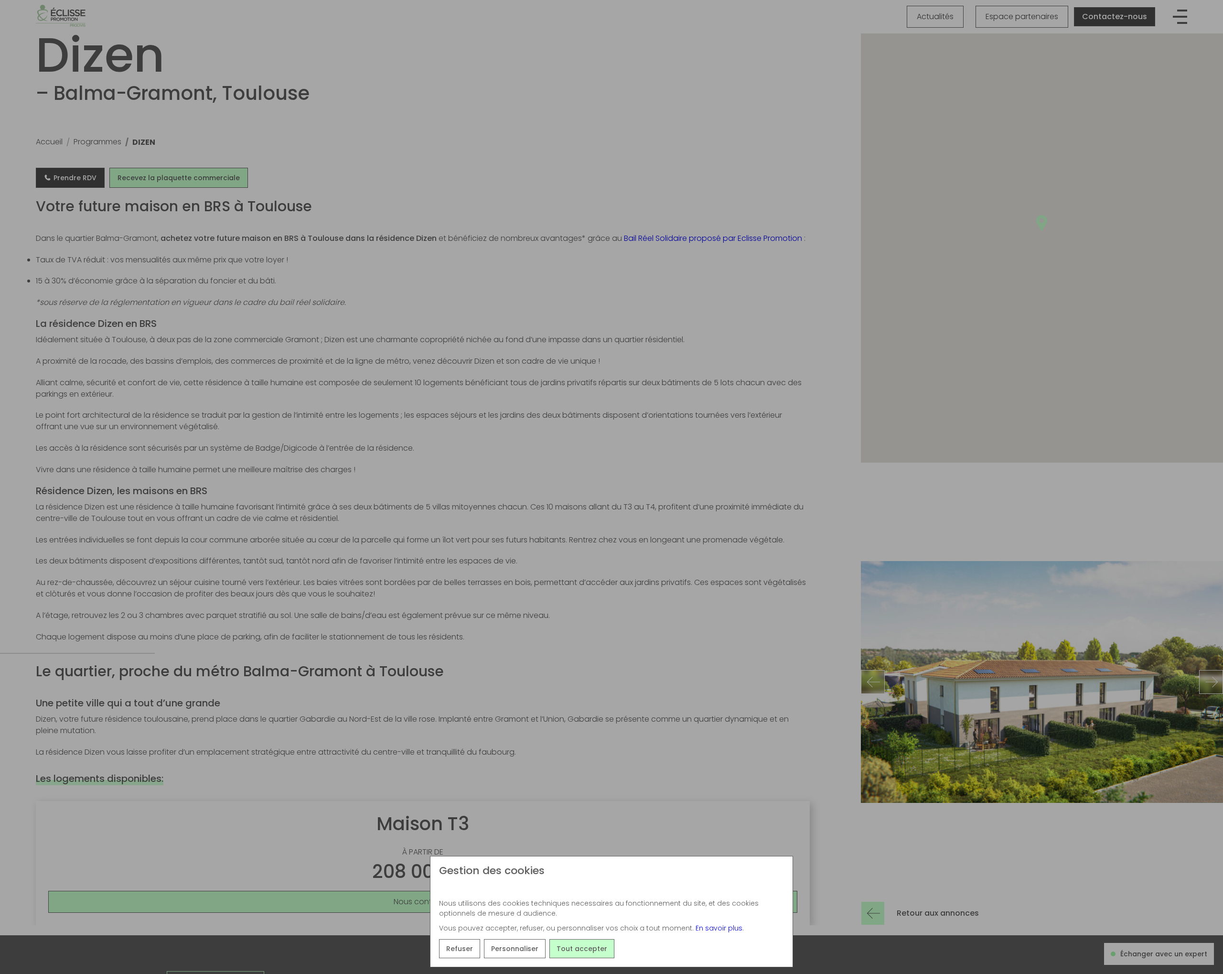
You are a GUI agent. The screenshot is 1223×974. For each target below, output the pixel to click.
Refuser (459, 948)
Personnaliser (514, 948)
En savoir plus (719, 928)
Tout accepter (582, 948)
